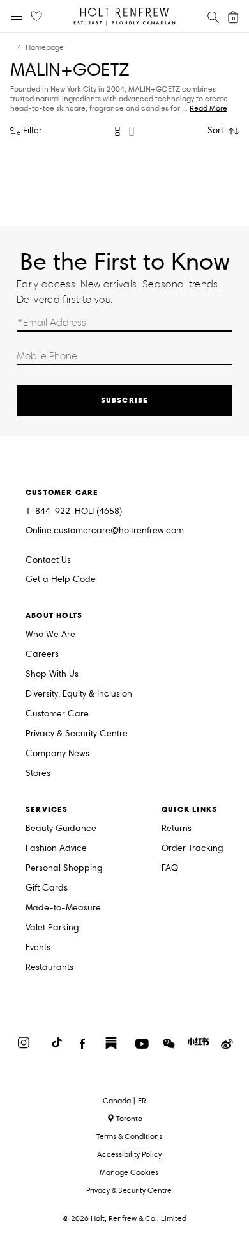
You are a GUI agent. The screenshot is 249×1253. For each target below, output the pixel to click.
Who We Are (50, 635)
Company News (57, 754)
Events (38, 948)
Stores (38, 774)
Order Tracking (192, 848)
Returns (177, 829)
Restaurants (49, 968)
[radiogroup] (124, 131)
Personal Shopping (64, 868)
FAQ (170, 868)
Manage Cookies (129, 1172)
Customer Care (57, 714)
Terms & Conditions (129, 1136)
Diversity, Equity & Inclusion (79, 694)
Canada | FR (124, 1100)
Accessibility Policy (129, 1154)
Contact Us (48, 559)
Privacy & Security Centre (77, 734)
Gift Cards (47, 888)
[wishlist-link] (36, 16)
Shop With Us (52, 674)
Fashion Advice (56, 848)
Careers (42, 654)
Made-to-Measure (63, 908)
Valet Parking (52, 928)
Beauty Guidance (61, 829)
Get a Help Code (61, 580)
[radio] (117, 131)
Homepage (45, 48)
